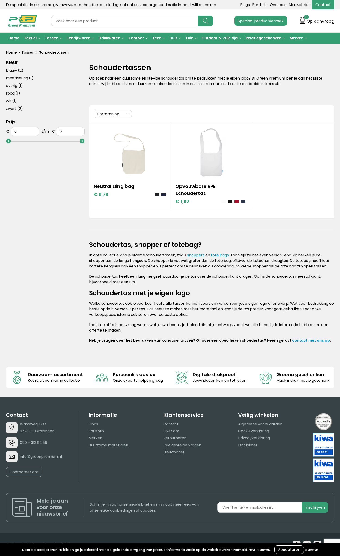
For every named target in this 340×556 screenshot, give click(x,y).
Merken (296, 38)
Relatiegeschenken (263, 38)
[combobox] (124, 21)
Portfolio (260, 4)
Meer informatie (259, 550)
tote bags (220, 255)
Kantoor (136, 38)
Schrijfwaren (78, 38)
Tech (156, 38)
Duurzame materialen (108, 445)
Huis (173, 38)
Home (13, 38)
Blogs (245, 4)
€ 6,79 (101, 194)
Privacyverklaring (254, 438)
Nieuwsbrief (299, 4)
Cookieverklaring (253, 431)
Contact (323, 4)
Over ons (278, 4)
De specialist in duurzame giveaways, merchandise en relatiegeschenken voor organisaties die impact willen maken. (111, 4)
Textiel (30, 38)
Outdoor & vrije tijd (219, 38)
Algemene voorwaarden (260, 424)
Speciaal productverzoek (261, 21)
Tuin (189, 38)
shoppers (195, 255)
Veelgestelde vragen (182, 445)
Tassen (51, 38)
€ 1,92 (182, 201)
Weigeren (311, 550)
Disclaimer (247, 445)
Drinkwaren (109, 38)
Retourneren (174, 438)
